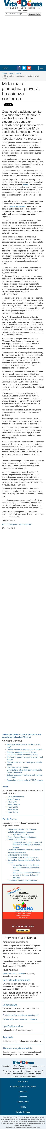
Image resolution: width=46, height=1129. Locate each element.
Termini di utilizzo (23, 1112)
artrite (25, 184)
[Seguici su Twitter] (24, 67)
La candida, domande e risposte (26, 865)
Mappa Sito (23, 1081)
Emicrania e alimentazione (17, 767)
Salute (18, 73)
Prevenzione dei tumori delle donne (22, 837)
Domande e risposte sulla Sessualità (22, 880)
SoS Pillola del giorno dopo (16, 979)
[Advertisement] (23, 40)
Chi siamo (23, 1091)
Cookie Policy (23, 1101)
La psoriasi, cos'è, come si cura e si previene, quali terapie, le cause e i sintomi (27, 844)
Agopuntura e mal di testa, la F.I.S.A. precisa (25, 780)
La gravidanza (10, 1004)
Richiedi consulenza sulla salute (23, 1086)
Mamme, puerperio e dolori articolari (21, 752)
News (11, 73)
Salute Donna (10, 819)
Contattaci (23, 1096)
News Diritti (12, 801)
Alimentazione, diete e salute (17, 1048)
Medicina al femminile (16, 839)
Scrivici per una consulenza (14, 973)
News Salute (13, 807)
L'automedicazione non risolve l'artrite (22, 754)
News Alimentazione (16, 796)
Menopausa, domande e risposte (26, 872)
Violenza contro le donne (18, 854)
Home (5, 67)
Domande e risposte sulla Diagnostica (23, 857)
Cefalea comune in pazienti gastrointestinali (24, 749)
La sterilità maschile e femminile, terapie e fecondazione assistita (25, 850)
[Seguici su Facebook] (19, 67)
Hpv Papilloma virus (21, 834)
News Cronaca (14, 799)
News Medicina (14, 804)
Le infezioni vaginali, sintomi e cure (22, 829)
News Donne (13, 812)
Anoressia (8, 1037)
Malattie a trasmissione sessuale (21, 832)
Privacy (23, 1106)
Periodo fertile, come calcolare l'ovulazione (20, 1019)
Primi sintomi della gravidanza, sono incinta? (21, 1015)
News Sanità (13, 809)
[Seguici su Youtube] (29, 67)
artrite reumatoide (18, 206)
